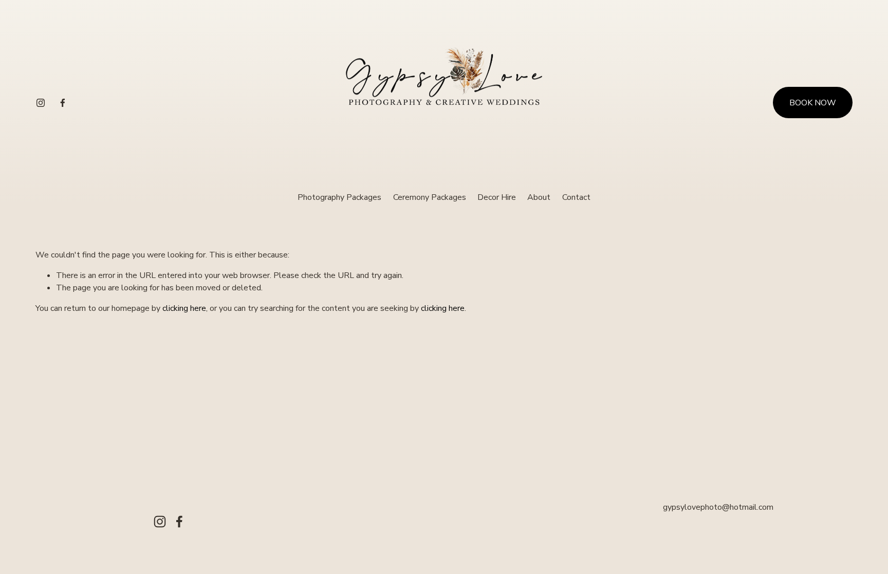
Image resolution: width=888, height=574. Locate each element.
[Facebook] (63, 103)
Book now (812, 102)
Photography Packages (339, 197)
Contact (576, 197)
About (538, 197)
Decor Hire (496, 197)
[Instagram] (40, 103)
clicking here (184, 308)
